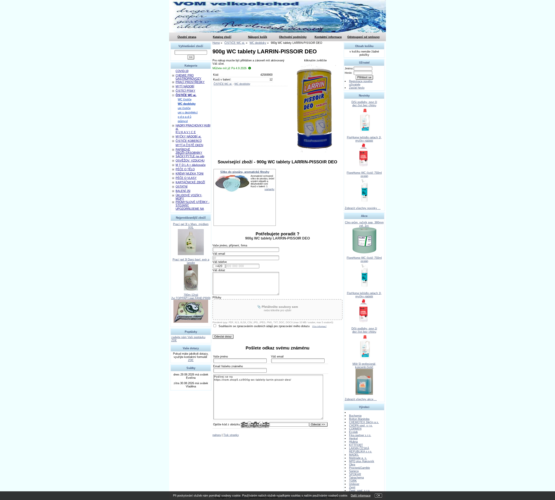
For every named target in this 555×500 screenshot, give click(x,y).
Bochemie (355, 415)
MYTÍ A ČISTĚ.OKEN (189, 145)
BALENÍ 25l (183, 191)
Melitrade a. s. (358, 458)
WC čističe (184, 99)
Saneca (354, 471)
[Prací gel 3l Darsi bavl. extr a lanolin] (191, 289)
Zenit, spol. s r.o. (359, 490)
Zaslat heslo (356, 87)
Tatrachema (356, 477)
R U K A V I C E (186, 132)
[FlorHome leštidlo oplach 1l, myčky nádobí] (364, 167)
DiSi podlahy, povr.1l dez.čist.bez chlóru (364, 103)
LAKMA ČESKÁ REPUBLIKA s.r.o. (360, 450)
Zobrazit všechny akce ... (361, 399)
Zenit (352, 487)
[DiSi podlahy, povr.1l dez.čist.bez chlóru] (364, 132)
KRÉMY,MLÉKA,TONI (190, 173)
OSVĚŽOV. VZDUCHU (190, 160)
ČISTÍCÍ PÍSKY (185, 90)
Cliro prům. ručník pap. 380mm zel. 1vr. (364, 224)
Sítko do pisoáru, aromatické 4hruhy (244, 172)
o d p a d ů (184, 116)
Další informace (361, 495)
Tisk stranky (231, 435)
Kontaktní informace (328, 37)
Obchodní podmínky (293, 37)
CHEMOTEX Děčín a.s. (364, 422)
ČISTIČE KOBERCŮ (189, 141)
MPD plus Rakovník (361, 461)
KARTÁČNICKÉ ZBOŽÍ (190, 182)
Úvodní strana (187, 37)
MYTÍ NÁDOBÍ (185, 86)
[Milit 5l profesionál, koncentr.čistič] (364, 393)
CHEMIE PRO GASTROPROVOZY (188, 77)
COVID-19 (182, 71)
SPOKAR (355, 474)
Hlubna (353, 441)
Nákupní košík (257, 37)
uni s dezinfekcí (188, 112)
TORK (353, 480)
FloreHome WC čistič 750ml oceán (364, 174)
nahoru (216, 435)
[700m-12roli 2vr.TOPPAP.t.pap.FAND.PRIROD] (190, 321)
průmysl (183, 121)
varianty (269, 189)
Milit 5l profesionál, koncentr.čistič (364, 365)
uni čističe (184, 108)
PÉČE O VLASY (186, 178)
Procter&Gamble (359, 467)
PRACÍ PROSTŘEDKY (190, 82)
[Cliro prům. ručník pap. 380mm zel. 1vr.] (364, 252)
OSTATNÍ (182, 186)
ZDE (191, 360)
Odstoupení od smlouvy (363, 37)
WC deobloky (242, 83)
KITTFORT (356, 445)
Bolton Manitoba (359, 419)
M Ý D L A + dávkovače (191, 165)
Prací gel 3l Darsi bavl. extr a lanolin (191, 261)
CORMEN (355, 428)
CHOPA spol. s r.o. (361, 425)
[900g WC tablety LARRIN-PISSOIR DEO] (315, 108)
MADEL (354, 454)
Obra (352, 464)
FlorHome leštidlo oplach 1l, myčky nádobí (364, 139)
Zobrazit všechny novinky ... (362, 208)
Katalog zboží (222, 37)
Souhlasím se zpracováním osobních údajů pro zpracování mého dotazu (264, 326)
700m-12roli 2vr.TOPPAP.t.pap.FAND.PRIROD (192, 296)
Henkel (353, 438)
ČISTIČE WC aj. (223, 83)
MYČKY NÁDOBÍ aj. (188, 136)
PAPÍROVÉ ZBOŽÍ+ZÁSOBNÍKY (189, 151)
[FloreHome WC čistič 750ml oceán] (364, 202)
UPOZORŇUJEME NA (190, 208)
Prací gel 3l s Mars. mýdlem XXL (191, 226)
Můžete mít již (229, 68)
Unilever (354, 484)
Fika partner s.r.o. (360, 435)
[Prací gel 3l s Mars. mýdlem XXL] (191, 254)
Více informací (319, 326)
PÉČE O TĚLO (185, 169)
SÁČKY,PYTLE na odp (190, 156)
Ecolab (353, 432)
